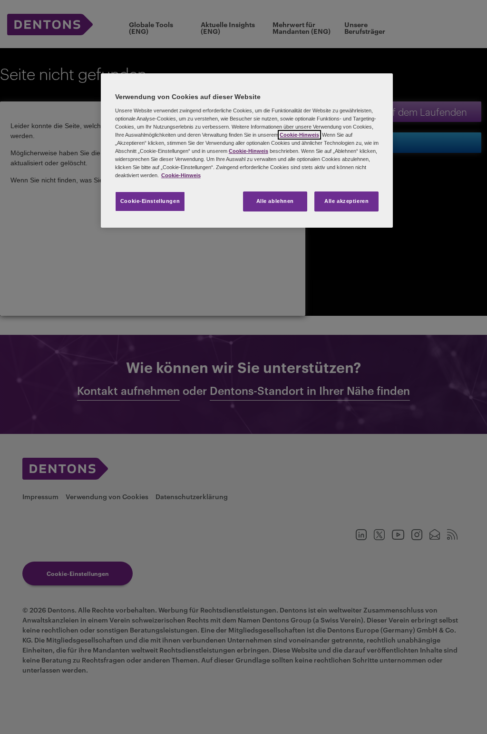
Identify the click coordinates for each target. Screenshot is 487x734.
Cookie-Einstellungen (150, 201)
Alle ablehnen (275, 201)
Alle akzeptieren (346, 201)
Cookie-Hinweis (299, 135)
